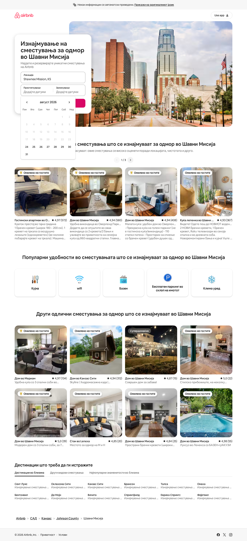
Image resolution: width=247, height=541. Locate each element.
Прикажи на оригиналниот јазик (154, 4)
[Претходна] (117, 160)
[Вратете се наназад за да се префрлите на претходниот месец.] (27, 102)
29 (62, 146)
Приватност (47, 534)
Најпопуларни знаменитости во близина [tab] (114, 472)
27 (48, 146)
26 (40, 146)
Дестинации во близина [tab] (29, 472)
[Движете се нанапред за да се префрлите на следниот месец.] (69, 102)
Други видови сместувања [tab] (67, 472)
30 (69, 146)
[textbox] (37, 92)
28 (55, 146)
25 (33, 146)
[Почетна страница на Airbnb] (24, 15)
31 (26, 154)
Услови (63, 534)
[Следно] (130, 160)
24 (26, 146)
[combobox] (53, 79)
